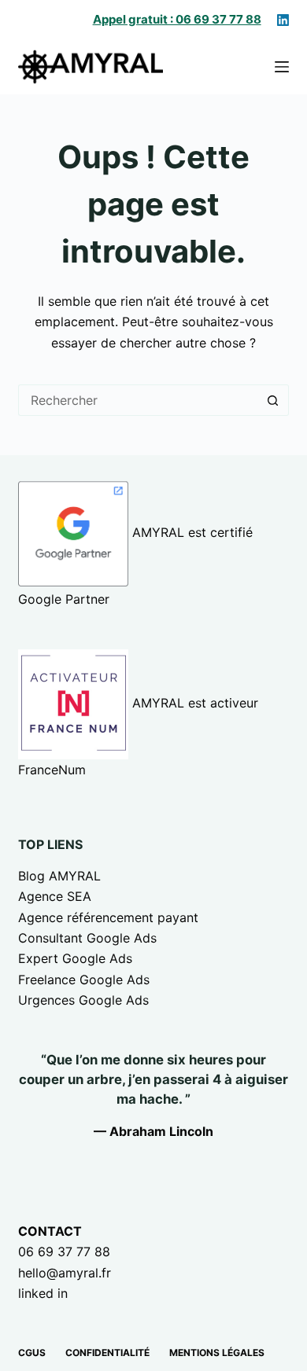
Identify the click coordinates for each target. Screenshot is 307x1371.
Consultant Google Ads (87, 938)
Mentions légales (216, 1352)
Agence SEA (54, 896)
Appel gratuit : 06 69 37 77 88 (177, 19)
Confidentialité (107, 1352)
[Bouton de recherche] (273, 400)
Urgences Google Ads (83, 1000)
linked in (43, 1293)
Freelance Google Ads (84, 979)
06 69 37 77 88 (64, 1251)
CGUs (32, 1352)
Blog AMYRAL (59, 876)
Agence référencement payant (108, 917)
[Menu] (282, 67)
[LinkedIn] (283, 20)
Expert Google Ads (75, 958)
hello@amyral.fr (64, 1273)
